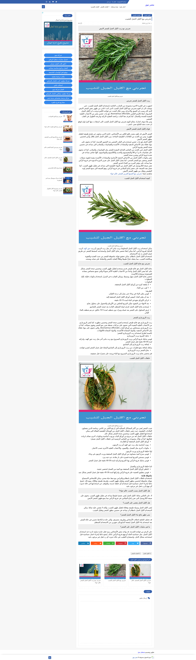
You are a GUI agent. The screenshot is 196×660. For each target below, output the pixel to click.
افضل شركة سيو (58, 89)
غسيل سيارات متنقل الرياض (58, 59)
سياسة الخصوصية (121, 2)
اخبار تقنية (122, 7)
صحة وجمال (114, 7)
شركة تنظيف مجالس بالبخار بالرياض (58, 94)
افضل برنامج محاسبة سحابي (58, 68)
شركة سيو (58, 55)
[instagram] (46, 1)
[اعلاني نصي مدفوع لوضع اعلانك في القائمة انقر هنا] (43, 13)
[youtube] (53, 1)
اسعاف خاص (58, 85)
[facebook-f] (59, 1)
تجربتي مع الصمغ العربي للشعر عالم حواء (126, 173)
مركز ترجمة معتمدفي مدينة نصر (58, 98)
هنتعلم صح (141, 652)
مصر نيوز (149, 4)
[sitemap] (49, 657)
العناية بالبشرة (95, 7)
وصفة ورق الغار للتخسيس (55, 168)
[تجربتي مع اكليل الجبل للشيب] (115, 571)
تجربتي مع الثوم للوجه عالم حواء (53, 127)
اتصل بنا (114, 2)
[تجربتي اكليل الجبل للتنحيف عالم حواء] (140, 571)
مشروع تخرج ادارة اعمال (63, 20)
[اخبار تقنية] (46, 657)
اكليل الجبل (147, 15)
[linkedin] (49, 1)
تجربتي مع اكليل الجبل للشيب (117, 580)
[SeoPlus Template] (152, 657)
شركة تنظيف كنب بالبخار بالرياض (58, 81)
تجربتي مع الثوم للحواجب (55, 116)
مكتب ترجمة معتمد (58, 76)
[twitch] (43, 1)
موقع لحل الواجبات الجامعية (58, 72)
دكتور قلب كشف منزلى (58, 64)
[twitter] (56, 1)
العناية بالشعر (104, 7)
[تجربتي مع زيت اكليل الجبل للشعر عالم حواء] (90, 571)
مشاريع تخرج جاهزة (58, 102)
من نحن (109, 2)
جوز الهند (87, 248)
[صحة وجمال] (43, 657)
